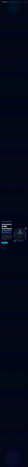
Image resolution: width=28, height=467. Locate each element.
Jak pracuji (18, 2)
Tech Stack (13, 2)
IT (4, 1)
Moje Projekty (5, 242)
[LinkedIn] (3, 248)
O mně (10, 2)
